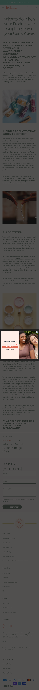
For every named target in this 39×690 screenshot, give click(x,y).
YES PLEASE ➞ (10, 347)
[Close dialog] (37, 332)
